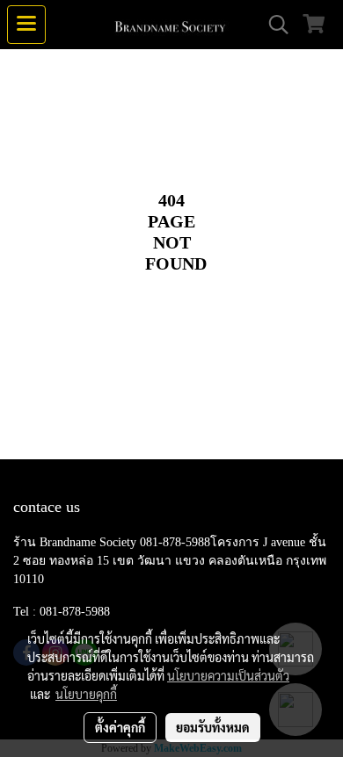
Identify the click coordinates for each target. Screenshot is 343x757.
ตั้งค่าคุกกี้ (120, 727)
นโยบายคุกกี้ (86, 694)
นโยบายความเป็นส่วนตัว (228, 675)
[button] (272, 24)
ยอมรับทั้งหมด (213, 727)
